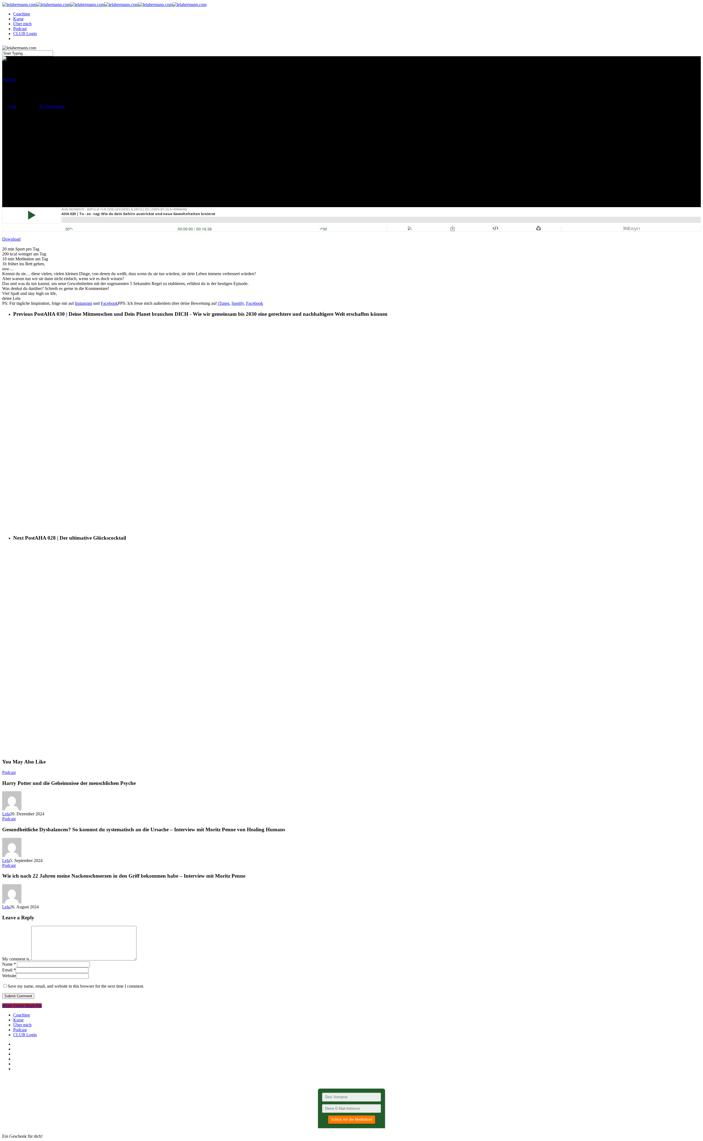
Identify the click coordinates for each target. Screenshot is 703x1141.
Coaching (21, 14)
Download (11, 239)
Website (9, 975)
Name (9, 964)
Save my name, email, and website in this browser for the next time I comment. (76, 986)
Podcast (20, 28)
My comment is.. (16, 959)
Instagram (83, 303)
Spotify (237, 303)
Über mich (22, 23)
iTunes (223, 303)
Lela (12, 106)
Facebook (109, 303)
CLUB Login (25, 33)
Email (9, 970)
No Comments (52, 106)
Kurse (18, 18)
